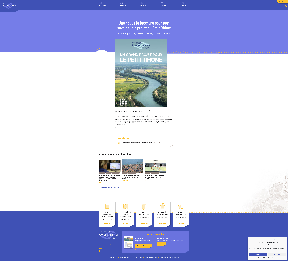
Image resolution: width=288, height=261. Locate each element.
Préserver (140, 33)
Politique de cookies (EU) (151, 257)
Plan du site (139, 257)
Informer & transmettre (186, 6)
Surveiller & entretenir (144, 6)
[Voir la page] (100, 249)
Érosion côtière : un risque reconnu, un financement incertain (131, 177)
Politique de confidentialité (271, 257)
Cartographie (282, 1)
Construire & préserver (123, 6)
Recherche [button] (286, 6)
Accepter (258, 254)
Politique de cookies (262, 257)
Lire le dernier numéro (143, 246)
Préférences (277, 254)
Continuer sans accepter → (279, 239)
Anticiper (102, 173)
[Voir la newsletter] (128, 242)
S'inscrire (161, 244)
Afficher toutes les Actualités (110, 188)
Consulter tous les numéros (143, 250)
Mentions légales (113, 257)
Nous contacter (105, 243)
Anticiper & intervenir (164, 6)
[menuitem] (107, 6)
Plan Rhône (132, 33)
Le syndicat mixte (102, 6)
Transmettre (167, 33)
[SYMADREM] (10, 6)
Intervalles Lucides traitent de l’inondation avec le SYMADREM (154, 177)
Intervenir (149, 33)
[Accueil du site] (109, 235)
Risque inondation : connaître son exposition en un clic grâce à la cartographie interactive (109, 178)
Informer (158, 33)
